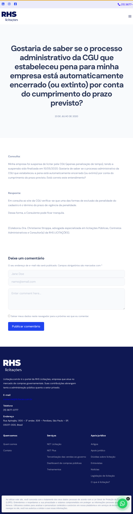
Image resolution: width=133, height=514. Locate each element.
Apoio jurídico (98, 450)
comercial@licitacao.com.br (17, 399)
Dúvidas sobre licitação (103, 456)
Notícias (95, 469)
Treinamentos (54, 469)
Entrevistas (96, 463)
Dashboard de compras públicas (64, 463)
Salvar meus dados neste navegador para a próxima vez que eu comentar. (50, 316)
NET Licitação (54, 444)
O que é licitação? (100, 482)
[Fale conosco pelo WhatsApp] (122, 503)
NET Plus (51, 450)
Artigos (94, 444)
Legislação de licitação (103, 475)
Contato (7, 450)
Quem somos (10, 444)
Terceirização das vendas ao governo (66, 456)
